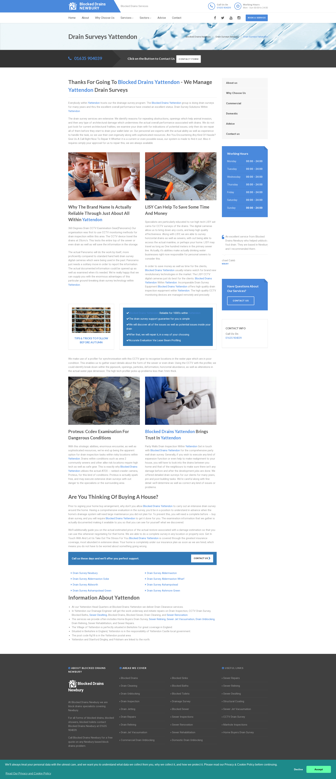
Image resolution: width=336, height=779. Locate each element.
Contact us (233, 133)
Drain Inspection (130, 701)
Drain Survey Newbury (85, 573)
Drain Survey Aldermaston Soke (91, 578)
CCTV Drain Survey (234, 716)
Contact (176, 17)
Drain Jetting (128, 709)
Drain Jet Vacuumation (134, 732)
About (85, 17)
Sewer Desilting (98, 615)
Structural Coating (233, 701)
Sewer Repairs (231, 678)
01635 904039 (224, 7)
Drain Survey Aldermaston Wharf (165, 578)
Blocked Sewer (180, 709)
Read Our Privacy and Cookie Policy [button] (28, 773)
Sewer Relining (157, 619)
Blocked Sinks (180, 678)
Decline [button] (298, 769)
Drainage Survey (181, 701)
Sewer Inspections (182, 716)
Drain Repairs (128, 716)
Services (126, 17)
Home (72, 17)
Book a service (257, 18)
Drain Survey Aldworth (85, 584)
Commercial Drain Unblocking (138, 740)
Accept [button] (318, 769)
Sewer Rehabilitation (183, 732)
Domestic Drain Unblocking (187, 740)
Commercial (233, 103)
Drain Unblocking (205, 619)
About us (231, 82)
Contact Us (201, 558)
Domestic (232, 113)
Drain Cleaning (129, 685)
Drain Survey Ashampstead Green (92, 590)
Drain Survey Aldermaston (162, 573)
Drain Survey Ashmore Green (163, 590)
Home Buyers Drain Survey (238, 732)
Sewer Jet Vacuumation (180, 619)
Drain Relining (128, 724)
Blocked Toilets (181, 693)
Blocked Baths (180, 685)
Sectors (144, 17)
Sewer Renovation (177, 615)
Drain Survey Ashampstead (162, 584)
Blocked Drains (129, 678)
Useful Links (233, 667)
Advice (162, 17)
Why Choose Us (104, 17)
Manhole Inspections (235, 724)
